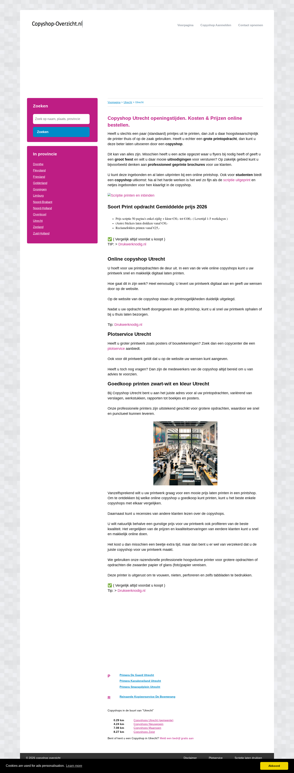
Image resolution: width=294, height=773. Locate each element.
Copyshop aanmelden (215, 25)
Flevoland (39, 170)
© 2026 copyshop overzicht (43, 757)
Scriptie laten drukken (248, 757)
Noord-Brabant (42, 202)
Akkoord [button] (274, 765)
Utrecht (38, 220)
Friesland (39, 176)
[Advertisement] (147, 68)
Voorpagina (185, 25)
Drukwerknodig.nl (132, 244)
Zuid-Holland (41, 233)
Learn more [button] (74, 765)
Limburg (38, 195)
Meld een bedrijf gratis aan (177, 738)
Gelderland (40, 183)
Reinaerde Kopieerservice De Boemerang (147, 696)
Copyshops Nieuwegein (148, 724)
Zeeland (38, 227)
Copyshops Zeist (144, 731)
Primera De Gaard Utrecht (137, 675)
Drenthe (38, 164)
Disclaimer (190, 757)
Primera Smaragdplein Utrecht (140, 686)
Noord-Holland (42, 208)
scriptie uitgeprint (236, 180)
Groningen (40, 189)
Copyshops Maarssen (147, 727)
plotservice (116, 349)
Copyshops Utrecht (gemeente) (153, 720)
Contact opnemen (250, 25)
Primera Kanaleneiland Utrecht (140, 680)
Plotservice (216, 757)
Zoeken (42, 132)
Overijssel (39, 214)
